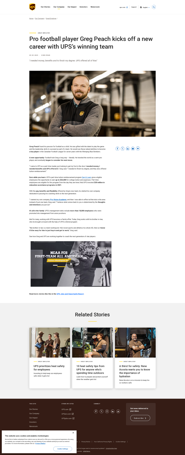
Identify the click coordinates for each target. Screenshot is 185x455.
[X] (101, 412)
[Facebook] (96, 412)
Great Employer (51, 18)
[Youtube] (118, 412)
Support (134, 7)
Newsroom (95, 7)
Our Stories (45, 7)
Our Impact (72, 7)
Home (31, 18)
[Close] (73, 432)
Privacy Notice (85, 441)
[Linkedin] (112, 412)
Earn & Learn (86, 177)
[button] (154, 7)
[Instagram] (107, 412)
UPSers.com (68, 414)
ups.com (125, 7)
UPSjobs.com (68, 418)
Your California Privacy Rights (103, 441)
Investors (83, 7)
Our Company (58, 7)
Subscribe (139, 418)
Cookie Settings (121, 441)
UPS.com (66, 409)
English (145, 7)
